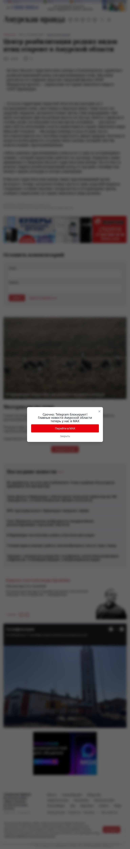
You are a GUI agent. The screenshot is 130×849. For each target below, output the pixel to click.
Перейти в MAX (65, 428)
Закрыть (65, 436)
